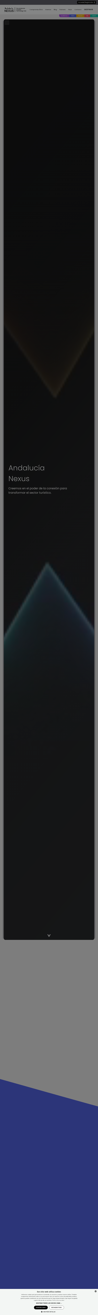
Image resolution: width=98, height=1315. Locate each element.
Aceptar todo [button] (41, 1307)
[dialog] (49, 1302)
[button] (49, 1303)
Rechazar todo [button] (56, 1307)
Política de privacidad (58, 1300)
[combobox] (96, 1291)
